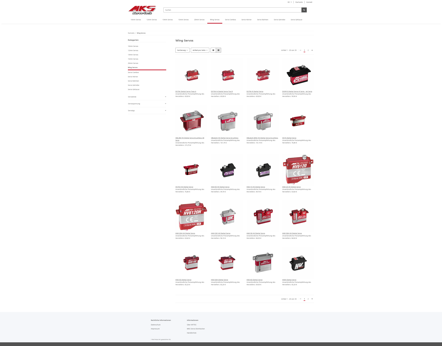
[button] (213, 50)
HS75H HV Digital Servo (184, 187)
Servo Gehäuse (133, 89)
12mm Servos (133, 50)
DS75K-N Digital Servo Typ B (222, 91)
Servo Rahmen (133, 81)
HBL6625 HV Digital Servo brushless (224, 138)
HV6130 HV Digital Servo (256, 233)
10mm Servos (133, 46)
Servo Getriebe (133, 85)
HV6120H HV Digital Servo (185, 233)
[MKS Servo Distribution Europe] (142, 10)
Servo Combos (133, 72)
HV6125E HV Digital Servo (220, 233)
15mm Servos (133, 59)
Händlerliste (191, 333)
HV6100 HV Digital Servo (220, 187)
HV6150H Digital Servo (219, 280)
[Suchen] (304, 9)
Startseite (299, 2)
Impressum (155, 329)
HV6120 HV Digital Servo (291, 187)
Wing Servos (133, 67)
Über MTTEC (191, 325)
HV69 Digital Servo (289, 280)
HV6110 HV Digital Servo (256, 187)
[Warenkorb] (312, 10)
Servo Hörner (133, 77)
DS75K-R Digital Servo (255, 91)
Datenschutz (156, 325)
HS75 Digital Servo (289, 138)
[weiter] (312, 50)
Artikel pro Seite (199, 50)
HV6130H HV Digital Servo (292, 233)
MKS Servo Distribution (196, 329)
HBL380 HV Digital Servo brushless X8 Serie (189, 139)
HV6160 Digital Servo (254, 280)
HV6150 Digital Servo (183, 280)
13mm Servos (133, 55)
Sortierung (181, 50)
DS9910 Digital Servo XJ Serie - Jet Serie (297, 91)
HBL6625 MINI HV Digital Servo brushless (262, 138)
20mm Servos (133, 63)
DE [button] (289, 2)
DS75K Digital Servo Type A (185, 91)
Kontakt (309, 2)
